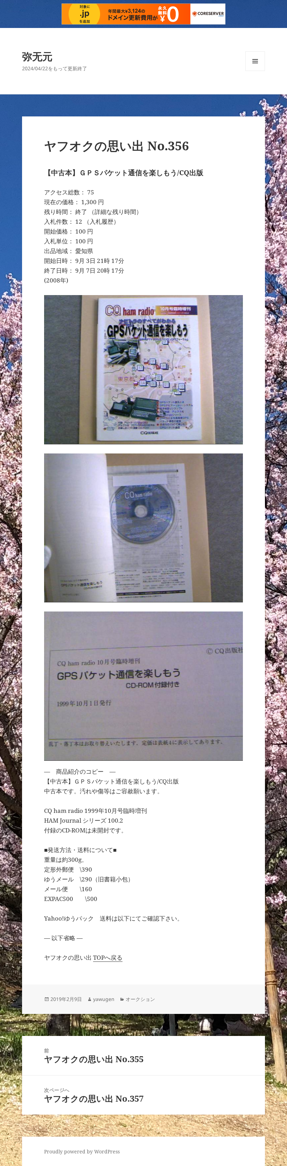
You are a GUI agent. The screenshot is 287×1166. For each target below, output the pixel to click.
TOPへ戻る (107, 957)
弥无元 (37, 56)
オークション (140, 999)
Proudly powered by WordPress (82, 1151)
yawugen (103, 999)
